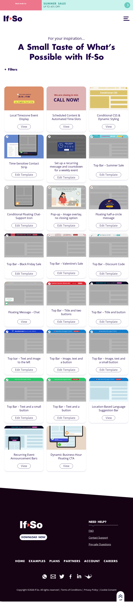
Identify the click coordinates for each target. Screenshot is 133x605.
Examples (37, 561)
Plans (54, 561)
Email (53, 576)
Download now (33, 537)
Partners (72, 561)
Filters (10, 69)
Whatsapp (44, 576)
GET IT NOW (127, 5)
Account (92, 561)
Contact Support (98, 537)
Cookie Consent (108, 589)
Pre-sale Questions (100, 544)
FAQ (91, 531)
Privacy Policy (91, 589)
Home (20, 561)
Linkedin (79, 576)
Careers (111, 561)
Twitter (61, 576)
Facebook (70, 576)
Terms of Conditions (71, 589)
